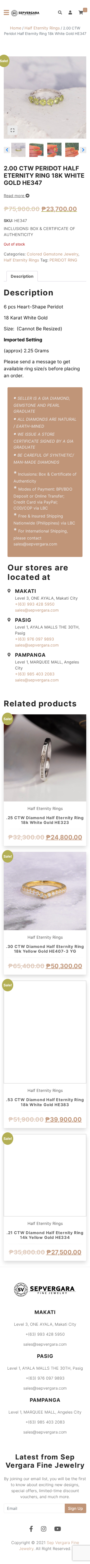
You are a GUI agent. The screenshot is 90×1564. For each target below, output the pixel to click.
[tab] (22, 276)
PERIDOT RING (63, 260)
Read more (15, 195)
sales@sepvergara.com (37, 610)
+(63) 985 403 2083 (34, 673)
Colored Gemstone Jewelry (52, 254)
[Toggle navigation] (6, 12)
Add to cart (45, 850)
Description (22, 276)
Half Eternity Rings (42, 27)
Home (15, 27)
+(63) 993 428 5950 (34, 604)
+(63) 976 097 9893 (34, 639)
